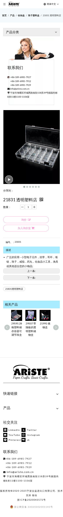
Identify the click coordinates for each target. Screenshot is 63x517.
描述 (8, 249)
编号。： (10, 242)
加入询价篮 (24, 228)
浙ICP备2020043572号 (31, 499)
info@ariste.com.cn (19, 88)
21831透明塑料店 (14, 288)
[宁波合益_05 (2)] (31, 372)
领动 (34, 495)
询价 (23, 219)
